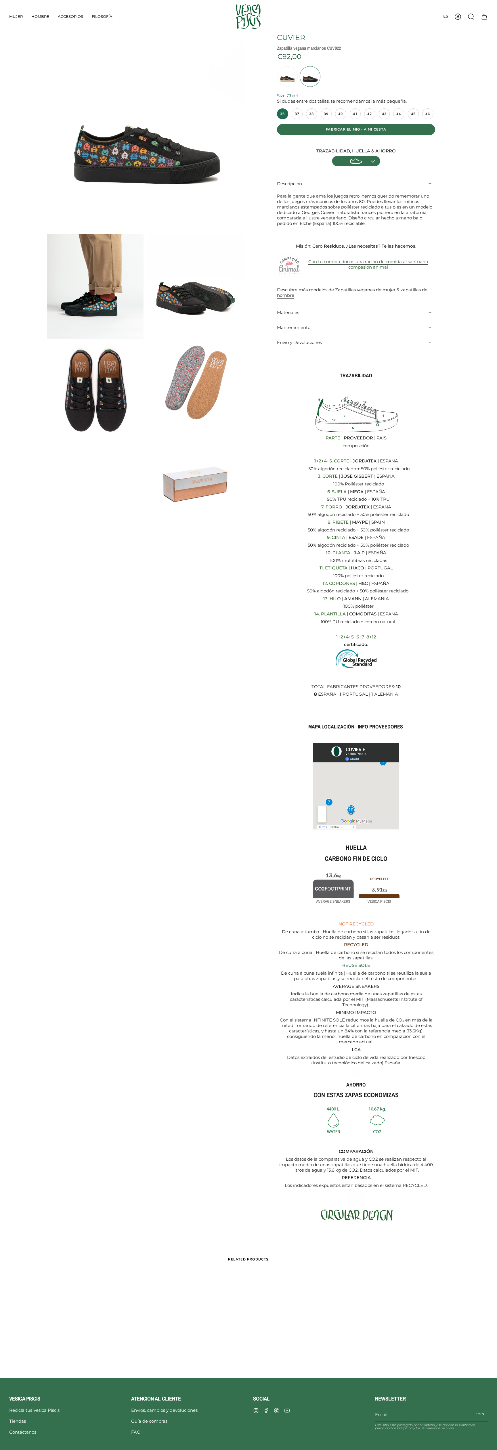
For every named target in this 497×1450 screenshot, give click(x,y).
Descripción (289, 183)
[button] (16, 16)
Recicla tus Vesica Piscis (34, 1410)
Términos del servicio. (437, 1428)
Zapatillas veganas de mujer (365, 289)
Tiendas (17, 1421)
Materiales (288, 312)
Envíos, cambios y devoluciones (164, 1410)
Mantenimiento (293, 327)
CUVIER (291, 37)
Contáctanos (22, 1432)
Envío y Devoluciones (299, 342)
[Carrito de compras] (484, 16)
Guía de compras (149, 1421)
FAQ (136, 1432)
